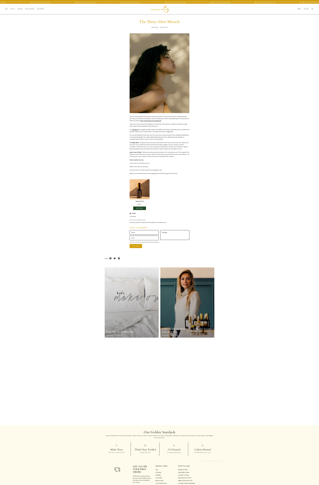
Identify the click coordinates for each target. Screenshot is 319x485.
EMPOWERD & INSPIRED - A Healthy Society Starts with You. (186, 330)
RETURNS (158, 472)
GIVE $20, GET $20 (183, 475)
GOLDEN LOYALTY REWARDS (186, 483)
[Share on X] (114, 258)
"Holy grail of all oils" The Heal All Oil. (150, 120)
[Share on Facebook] (110, 258)
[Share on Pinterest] (119, 258)
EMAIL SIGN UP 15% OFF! (185, 480)
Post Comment (135, 246)
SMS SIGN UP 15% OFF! (184, 478)
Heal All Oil (135, 129)
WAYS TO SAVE (184, 466)
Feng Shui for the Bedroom (119, 331)
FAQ (157, 469)
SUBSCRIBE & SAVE (183, 472)
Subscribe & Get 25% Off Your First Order (24, 1)
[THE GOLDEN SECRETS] (159, 9)
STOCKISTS (159, 478)
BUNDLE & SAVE (183, 469)
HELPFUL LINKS (161, 466)
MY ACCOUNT (160, 480)
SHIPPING (158, 475)
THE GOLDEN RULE (161, 483)
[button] (12, 9)
